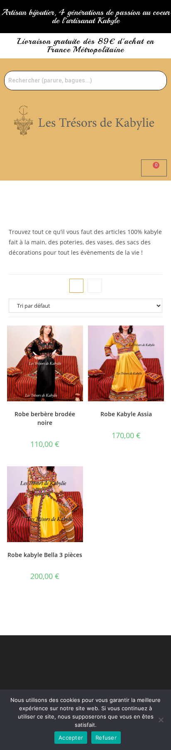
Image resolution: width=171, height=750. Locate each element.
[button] (85, 193)
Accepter (71, 737)
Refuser (106, 737)
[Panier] (154, 167)
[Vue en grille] (76, 286)
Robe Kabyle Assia (126, 414)
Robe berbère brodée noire (45, 418)
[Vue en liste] (95, 286)
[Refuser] (160, 720)
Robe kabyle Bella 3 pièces (44, 555)
